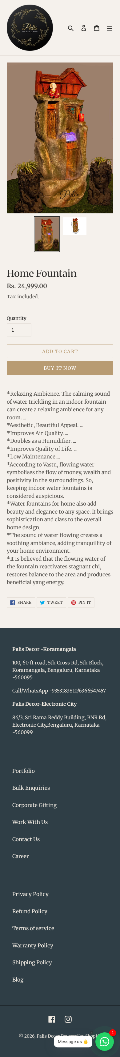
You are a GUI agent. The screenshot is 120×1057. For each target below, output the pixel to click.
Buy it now (60, 368)
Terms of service (33, 928)
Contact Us (26, 839)
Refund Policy (29, 911)
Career (20, 856)
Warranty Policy (32, 945)
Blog (17, 979)
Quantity (16, 318)
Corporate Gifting (34, 805)
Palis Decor (48, 1036)
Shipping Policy (32, 962)
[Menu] (109, 28)
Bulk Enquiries (31, 788)
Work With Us (30, 822)
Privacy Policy (30, 894)
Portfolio (23, 771)
